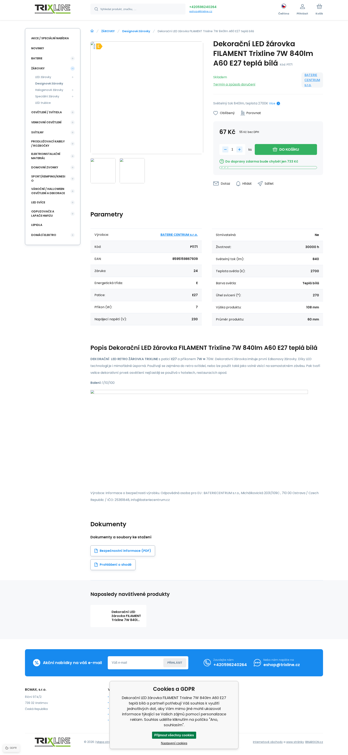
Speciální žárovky (47, 96)
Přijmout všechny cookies (174, 735)
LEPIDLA (36, 225)
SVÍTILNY (37, 132)
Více (272, 103)
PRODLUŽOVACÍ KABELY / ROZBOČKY (48, 143)
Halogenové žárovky (49, 90)
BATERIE (36, 58)
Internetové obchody (268, 742)
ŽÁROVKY (108, 31)
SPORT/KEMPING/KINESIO (48, 178)
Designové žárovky (136, 31)
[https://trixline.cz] (92, 31)
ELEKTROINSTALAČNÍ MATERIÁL (45, 156)
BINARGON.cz (314, 742)
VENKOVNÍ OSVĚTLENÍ (46, 122)
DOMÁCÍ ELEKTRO (43, 235)
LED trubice (43, 103)
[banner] (52, 10)
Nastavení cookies (174, 743)
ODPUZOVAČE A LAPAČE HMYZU (42, 213)
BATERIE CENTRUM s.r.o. (312, 80)
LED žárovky (43, 77)
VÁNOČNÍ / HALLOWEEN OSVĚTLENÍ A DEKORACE (48, 191)
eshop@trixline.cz (200, 11)
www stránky (295, 742)
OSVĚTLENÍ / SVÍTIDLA (46, 112)
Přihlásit (174, 662)
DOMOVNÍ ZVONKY (44, 167)
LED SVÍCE (38, 202)
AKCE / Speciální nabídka (50, 38)
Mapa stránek (106, 742)
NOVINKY (37, 48)
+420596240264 (202, 7)
